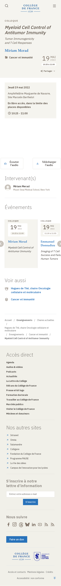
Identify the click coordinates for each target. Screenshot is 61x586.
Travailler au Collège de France (22, 399)
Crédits (49, 572)
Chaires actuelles (45, 320)
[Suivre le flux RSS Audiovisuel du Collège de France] (52, 524)
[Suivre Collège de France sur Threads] (21, 524)
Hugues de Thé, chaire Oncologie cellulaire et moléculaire (31, 290)
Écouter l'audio (14, 163)
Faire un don (17, 539)
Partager (48, 71)
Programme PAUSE (19, 458)
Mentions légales (35, 572)
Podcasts (11, 371)
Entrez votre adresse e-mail (23, 494)
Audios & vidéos (14, 367)
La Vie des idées (18, 463)
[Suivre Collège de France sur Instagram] (15, 524)
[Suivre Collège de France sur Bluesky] (27, 524)
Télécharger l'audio (49, 163)
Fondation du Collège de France (25, 453)
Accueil (8, 320)
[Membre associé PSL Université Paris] (41, 556)
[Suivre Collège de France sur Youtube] (40, 524)
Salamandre (16, 444)
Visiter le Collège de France (20, 409)
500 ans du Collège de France (21, 385)
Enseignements (16, 334)
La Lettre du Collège (16, 381)
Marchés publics (14, 404)
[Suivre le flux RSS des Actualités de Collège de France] (46, 524)
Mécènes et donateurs (17, 413)
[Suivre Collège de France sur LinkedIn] (33, 524)
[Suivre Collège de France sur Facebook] (8, 524)
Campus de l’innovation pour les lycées (29, 467)
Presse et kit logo (15, 390)
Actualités (11, 376)
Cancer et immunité (21, 57)
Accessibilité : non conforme (30, 578)
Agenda (10, 362)
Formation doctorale (17, 395)
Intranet (14, 435)
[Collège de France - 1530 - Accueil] (30, 8)
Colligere (14, 449)
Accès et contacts (17, 572)
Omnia (13, 439)
